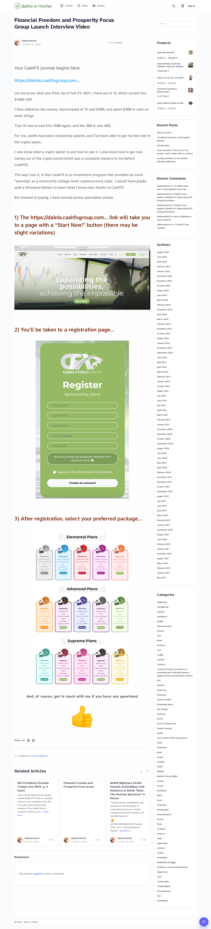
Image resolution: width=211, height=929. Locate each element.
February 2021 (163, 419)
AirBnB (160, 621)
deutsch (160, 685)
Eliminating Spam (165, 704)
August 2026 (163, 252)
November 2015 (164, 553)
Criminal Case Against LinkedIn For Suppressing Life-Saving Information (175, 197)
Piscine (160, 819)
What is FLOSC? (164, 132)
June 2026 (162, 257)
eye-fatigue (162, 709)
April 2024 (162, 314)
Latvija (160, 757)
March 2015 (162, 563)
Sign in (191, 5)
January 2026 (163, 271)
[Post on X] (33, 740)
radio (159, 838)
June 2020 (162, 458)
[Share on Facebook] (28, 740)
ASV (159, 635)
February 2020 (164, 472)
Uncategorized (164, 891)
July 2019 (161, 501)
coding (160, 654)
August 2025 (163, 290)
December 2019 (164, 477)
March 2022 (162, 371)
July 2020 (161, 453)
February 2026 (164, 266)
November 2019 (164, 481)
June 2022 (162, 357)
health (160, 733)
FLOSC (160, 718)
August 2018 (163, 534)
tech (159, 876)
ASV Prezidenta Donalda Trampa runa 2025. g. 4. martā (33, 787)
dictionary (161, 690)
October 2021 (163, 386)
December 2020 (164, 429)
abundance (162, 616)
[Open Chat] (204, 922)
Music (159, 795)
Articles (160, 630)
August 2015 (163, 558)
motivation (162, 790)
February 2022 (164, 376)
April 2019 (162, 510)
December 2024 (164, 309)
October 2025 (163, 285)
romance (161, 848)
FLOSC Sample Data (166, 723)
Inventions (161, 747)
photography (163, 809)
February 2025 (164, 304)
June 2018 (162, 539)
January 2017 (163, 548)
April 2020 (162, 467)
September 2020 (165, 443)
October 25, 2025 (125, 841)
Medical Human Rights (167, 776)
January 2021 (163, 424)
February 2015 (163, 568)
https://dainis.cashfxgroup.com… (47, 80)
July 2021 (161, 395)
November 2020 (164, 434)
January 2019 (163, 525)
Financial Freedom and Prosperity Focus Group (79, 785)
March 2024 (163, 319)
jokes (159, 752)
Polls (159, 824)
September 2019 (165, 491)
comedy (160, 659)
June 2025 (162, 295)
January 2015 (163, 572)
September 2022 (165, 352)
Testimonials (163, 881)
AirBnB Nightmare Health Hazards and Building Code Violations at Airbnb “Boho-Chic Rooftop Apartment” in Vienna (127, 790)
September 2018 (165, 529)
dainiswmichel (29, 40)
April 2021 (162, 410)
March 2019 (162, 515)
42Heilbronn (163, 607)
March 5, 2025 (31, 841)
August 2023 (163, 338)
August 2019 (163, 496)
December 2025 (164, 276)
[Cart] (183, 6)
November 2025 (164, 280)
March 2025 (162, 300)
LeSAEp (160, 761)
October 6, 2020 (79, 841)
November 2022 (164, 347)
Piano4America (164, 814)
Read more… (126, 830)
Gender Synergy (164, 728)
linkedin (160, 771)
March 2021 (162, 414)
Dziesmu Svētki (164, 699)
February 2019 (163, 520)
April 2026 (162, 261)
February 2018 (163, 544)
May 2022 (161, 362)
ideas (159, 742)
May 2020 (161, 462)
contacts (161, 664)
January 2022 (163, 381)
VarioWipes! (162, 900)
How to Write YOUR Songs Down (172, 737)
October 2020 (163, 438)
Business (161, 645)
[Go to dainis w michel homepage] (33, 5)
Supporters (43, 755)
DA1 (158, 680)
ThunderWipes (163, 886)
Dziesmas (161, 694)
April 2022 (162, 367)
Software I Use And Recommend (172, 867)
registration (162, 843)
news (159, 800)
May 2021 (161, 405)
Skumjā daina (163, 145)
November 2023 (164, 328)
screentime (162, 857)
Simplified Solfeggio (166, 862)
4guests (161, 611)
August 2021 (163, 391)
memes (160, 781)
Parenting (161, 804)
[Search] (174, 6)
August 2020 (163, 448)
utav (159, 895)
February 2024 (164, 324)
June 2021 (162, 400)
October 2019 (163, 486)
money (33, 755)
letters (160, 766)
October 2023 (163, 333)
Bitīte (159, 640)
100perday (162, 602)
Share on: (19, 740)
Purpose (161, 833)
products (161, 828)
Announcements (164, 626)
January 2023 (163, 343)
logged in (38, 873)
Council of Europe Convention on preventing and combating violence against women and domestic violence (174, 672)
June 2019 (162, 505)
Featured (161, 714)
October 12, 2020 (31, 44)
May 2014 (161, 577)
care (159, 650)
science (160, 852)
